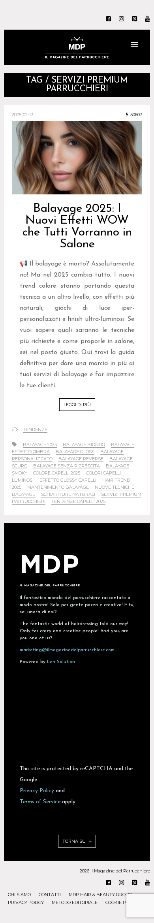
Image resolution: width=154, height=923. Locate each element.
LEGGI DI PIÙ (77, 404)
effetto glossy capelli (67, 480)
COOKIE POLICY (121, 902)
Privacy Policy (37, 791)
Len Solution (61, 661)
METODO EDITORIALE (75, 902)
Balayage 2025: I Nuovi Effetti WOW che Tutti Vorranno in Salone (77, 227)
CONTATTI (50, 894)
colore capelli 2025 (56, 473)
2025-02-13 (22, 114)
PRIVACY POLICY (26, 902)
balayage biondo (84, 444)
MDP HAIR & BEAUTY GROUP (100, 894)
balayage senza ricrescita (66, 466)
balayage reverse (80, 459)
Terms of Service (40, 802)
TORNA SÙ (74, 841)
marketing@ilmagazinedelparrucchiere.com (67, 650)
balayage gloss (75, 451)
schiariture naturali (68, 494)
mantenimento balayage (58, 487)
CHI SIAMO (19, 894)
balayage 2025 (40, 444)
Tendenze (35, 429)
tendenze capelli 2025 (78, 501)
